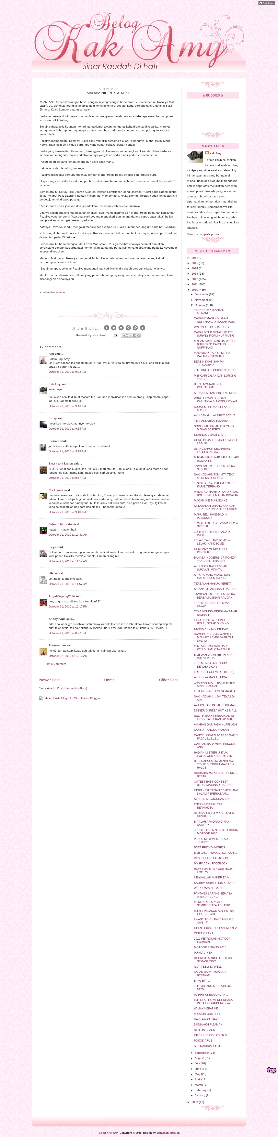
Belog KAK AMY (109, 1133)
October (200, 305)
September (202, 1052)
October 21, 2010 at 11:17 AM (68, 561)
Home (109, 680)
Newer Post (49, 680)
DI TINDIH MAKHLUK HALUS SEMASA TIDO (213, 960)
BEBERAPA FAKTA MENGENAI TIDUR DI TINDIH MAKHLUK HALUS (214, 764)
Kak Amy (55, 384)
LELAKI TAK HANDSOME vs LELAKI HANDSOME (212, 542)
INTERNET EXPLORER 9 (210, 1035)
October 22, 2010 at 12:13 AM (68, 655)
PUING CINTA (203, 952)
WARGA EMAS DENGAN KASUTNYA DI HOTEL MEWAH (215, 400)
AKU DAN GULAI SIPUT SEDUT (214, 415)
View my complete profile (203, 234)
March (199, 1084)
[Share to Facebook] (135, 336)
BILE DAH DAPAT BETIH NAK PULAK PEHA (213, 656)
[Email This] (123, 336)
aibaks (53, 573)
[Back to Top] (272, 1070)
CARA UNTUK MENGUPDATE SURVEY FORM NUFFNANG (214, 334)
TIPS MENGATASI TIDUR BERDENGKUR (210, 665)
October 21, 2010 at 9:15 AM (67, 428)
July (198, 1063)
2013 (195, 273)
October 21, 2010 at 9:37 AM (67, 477)
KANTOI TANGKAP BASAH (211, 729)
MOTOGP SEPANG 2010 (210, 947)
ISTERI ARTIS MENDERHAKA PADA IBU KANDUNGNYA (213, 1001)
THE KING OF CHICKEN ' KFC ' (214, 370)
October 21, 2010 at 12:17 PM (68, 606)
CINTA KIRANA (203, 933)
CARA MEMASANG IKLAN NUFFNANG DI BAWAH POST (215, 320)
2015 (195, 263)
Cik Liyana (56, 490)
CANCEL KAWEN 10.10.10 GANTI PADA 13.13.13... (216, 737)
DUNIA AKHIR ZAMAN (208, 1024)
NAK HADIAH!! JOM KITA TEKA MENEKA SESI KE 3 (214, 476)
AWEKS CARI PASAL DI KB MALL (215, 705)
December (202, 294)
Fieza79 (54, 441)
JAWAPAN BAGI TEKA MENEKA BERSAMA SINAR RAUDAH (214, 596)
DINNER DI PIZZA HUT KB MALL (215, 710)
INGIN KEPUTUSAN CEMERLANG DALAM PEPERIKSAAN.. (216, 792)
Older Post (168, 680)
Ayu (51, 353)
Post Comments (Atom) (72, 688)
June (198, 1068)
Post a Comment (55, 663)
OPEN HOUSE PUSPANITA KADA (215, 928)
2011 (195, 284)
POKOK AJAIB (203, 1040)
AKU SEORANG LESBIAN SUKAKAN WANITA (210, 568)
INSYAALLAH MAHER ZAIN (211, 877)
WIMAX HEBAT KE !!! (207, 1008)
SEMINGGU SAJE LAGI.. (210, 434)
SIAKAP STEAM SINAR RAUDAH (215, 588)
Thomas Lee (57, 645)
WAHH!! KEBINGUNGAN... (211, 994)
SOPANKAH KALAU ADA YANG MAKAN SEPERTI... (214, 428)
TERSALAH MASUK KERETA (212, 583)
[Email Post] (115, 335)
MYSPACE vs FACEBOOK (210, 863)
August (200, 1058)
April (198, 1079)
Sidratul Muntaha (60, 524)
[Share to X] (131, 336)
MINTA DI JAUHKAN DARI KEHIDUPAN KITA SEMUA (212, 647)
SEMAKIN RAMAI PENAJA (211, 628)
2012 (195, 279)
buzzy (53, 418)
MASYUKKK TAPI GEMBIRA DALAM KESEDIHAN (212, 354)
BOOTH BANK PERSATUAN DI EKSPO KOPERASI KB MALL (214, 717)
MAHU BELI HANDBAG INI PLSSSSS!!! (211, 516)
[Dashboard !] (266, 4)
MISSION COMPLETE (208, 1014)
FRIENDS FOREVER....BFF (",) (214, 672)
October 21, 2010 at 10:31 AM (68, 534)
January (200, 1095)
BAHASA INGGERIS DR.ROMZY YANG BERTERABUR (215, 559)
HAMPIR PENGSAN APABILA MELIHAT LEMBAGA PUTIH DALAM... (213, 637)
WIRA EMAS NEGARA (208, 888)
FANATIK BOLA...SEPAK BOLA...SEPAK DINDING (211, 622)
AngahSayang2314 (62, 596)
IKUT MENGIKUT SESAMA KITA (214, 691)
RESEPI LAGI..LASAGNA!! (211, 858)
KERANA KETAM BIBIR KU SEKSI (215, 392)
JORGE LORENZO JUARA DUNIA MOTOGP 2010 (216, 832)
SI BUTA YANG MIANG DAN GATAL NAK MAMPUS (212, 576)
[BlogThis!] (127, 336)
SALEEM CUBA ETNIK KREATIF (214, 882)
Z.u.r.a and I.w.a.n (61, 463)
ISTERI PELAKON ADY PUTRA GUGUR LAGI (214, 912)
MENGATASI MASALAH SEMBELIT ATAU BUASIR (212, 904)
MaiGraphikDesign (168, 1133)
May (198, 1074)
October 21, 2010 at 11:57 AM (68, 584)
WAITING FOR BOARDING (211, 327)
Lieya (52, 547)
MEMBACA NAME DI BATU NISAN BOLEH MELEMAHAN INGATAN (216, 493)
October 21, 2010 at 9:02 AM (67, 371)
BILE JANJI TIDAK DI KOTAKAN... (216, 852)
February (201, 1090)
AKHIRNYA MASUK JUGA (210, 677)
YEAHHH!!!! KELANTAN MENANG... (209, 311)
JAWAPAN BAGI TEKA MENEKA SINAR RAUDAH (214, 684)
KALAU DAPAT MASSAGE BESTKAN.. (211, 973)
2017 (195, 257)
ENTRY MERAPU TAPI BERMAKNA (208, 806)
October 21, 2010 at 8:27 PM (67, 633)
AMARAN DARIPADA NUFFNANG (215, 724)
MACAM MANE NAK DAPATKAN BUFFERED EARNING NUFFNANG (214, 344)
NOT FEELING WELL (208, 966)
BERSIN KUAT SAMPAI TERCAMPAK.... (209, 363)
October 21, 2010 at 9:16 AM (67, 451)
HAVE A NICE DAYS (206, 1019)
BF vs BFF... (202, 980)
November (202, 299)
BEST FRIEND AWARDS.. (210, 847)
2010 (195, 289)
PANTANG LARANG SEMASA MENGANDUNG (213, 895)
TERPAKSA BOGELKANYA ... (212, 420)
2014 (195, 268)
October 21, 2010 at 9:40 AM (67, 512)
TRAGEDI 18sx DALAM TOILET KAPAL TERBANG (214, 485)
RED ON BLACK (204, 1030)
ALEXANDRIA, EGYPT (208, 1046)
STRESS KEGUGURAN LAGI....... (215, 798)
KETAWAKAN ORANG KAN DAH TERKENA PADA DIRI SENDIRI (215, 507)
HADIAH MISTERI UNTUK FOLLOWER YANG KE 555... (214, 754)
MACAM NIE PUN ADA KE (210, 500)
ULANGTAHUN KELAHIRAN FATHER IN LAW (212, 450)
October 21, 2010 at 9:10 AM (67, 406)
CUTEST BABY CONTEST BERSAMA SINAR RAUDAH (213, 783)
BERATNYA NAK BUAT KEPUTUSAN (208, 386)
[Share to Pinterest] (139, 336)
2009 (195, 1102)
